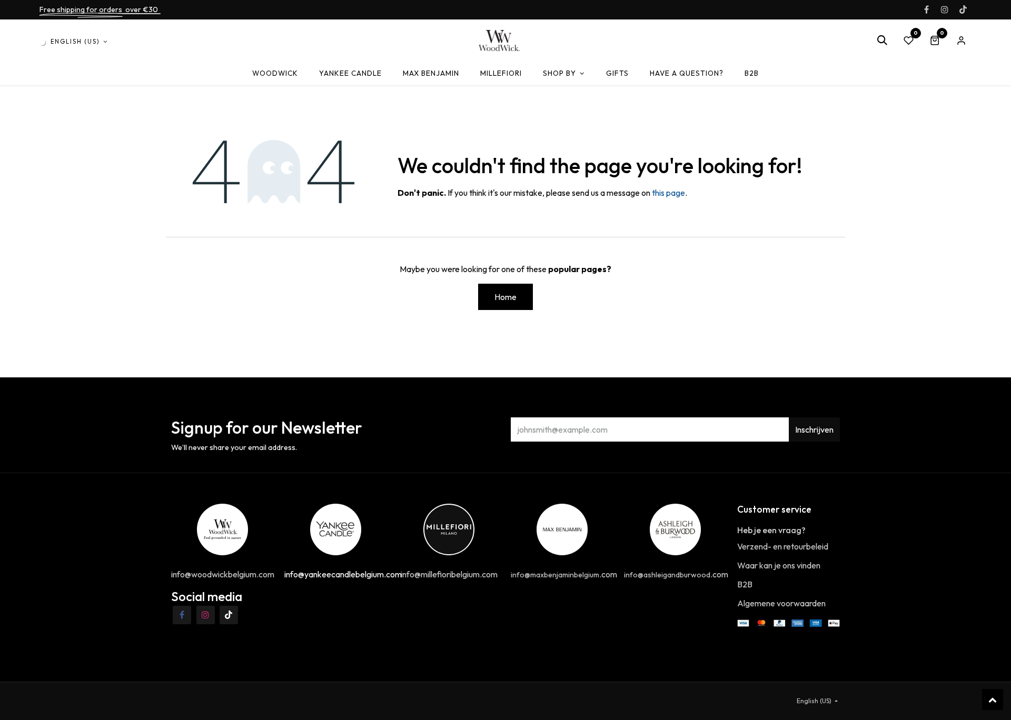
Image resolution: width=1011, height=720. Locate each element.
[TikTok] (963, 9)
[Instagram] (944, 9)
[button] (882, 40)
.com (564, 574)
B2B (744, 584)
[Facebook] (926, 9)
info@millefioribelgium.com (449, 574)
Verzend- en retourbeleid (782, 546)
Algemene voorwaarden (781, 603)
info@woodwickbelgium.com (222, 574)
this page (668, 192)
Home (505, 297)
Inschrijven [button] (814, 429)
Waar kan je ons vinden (778, 565)
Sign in (961, 40)
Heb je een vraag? (771, 530)
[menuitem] (275, 73)
